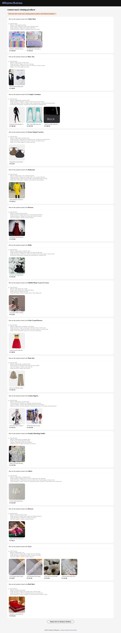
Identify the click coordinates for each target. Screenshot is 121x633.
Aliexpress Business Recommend (68, 630)
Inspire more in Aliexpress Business (60, 621)
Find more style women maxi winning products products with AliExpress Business (31, 14)
